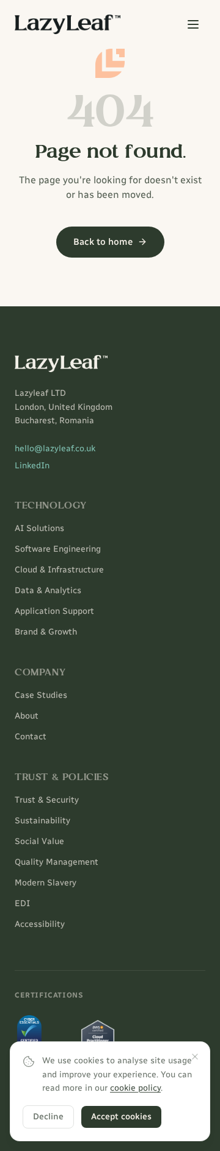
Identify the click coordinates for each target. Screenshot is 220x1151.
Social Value (39, 841)
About (26, 716)
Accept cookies (121, 1116)
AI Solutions (39, 528)
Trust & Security (47, 800)
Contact (30, 736)
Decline (48, 1116)
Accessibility (40, 924)
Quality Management (56, 862)
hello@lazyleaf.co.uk (55, 448)
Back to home (103, 241)
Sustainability (42, 820)
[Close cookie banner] (195, 1056)
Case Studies (41, 695)
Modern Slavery (45, 883)
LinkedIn (32, 465)
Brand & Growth (46, 632)
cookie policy (135, 1088)
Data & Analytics (48, 590)
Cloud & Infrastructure (59, 570)
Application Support (54, 611)
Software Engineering (58, 549)
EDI (22, 903)
